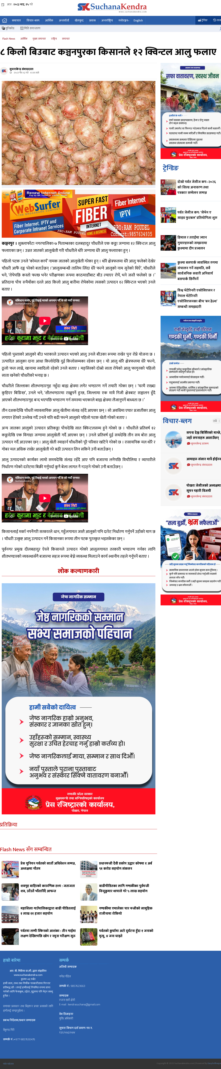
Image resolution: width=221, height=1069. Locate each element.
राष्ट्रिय (54, 38)
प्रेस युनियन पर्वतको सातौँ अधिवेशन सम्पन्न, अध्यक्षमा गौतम (48, 866)
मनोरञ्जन (123, 20)
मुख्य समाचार (39, 38)
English (138, 20)
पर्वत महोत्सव (8, 1064)
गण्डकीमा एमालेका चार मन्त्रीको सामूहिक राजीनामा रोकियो (125, 911)
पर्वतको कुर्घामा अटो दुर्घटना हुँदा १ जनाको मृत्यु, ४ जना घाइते (126, 933)
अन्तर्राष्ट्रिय (107, 20)
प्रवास (92, 20)
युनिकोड (9, 28)
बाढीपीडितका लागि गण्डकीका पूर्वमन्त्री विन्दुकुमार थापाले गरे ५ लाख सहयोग (124, 888)
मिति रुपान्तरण (31, 28)
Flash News (8, 38)
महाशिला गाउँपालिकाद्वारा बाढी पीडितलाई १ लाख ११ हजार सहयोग (48, 911)
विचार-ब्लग (33, 20)
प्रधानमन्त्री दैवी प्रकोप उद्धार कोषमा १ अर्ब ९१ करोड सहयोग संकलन (125, 866)
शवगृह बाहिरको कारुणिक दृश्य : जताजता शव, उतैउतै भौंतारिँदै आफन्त (48, 888)
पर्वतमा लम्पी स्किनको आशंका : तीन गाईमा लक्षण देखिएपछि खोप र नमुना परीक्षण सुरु (48, 933)
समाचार (16, 20)
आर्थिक (49, 20)
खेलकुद (79, 20)
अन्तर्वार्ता (64, 20)
